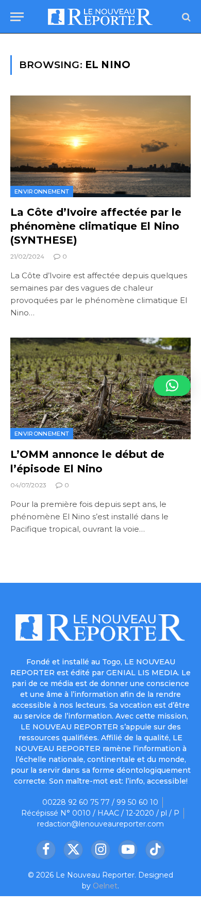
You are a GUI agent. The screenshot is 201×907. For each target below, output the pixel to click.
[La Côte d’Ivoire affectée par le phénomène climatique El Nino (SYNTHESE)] (100, 146)
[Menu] (17, 16)
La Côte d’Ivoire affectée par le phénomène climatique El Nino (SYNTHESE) (95, 226)
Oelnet (105, 885)
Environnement (41, 191)
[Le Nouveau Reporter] (100, 17)
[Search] (185, 16)
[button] (172, 385)
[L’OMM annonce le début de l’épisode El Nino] (100, 388)
